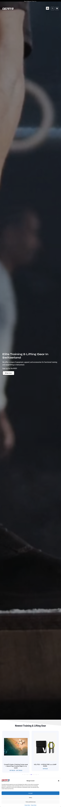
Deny (30, 797)
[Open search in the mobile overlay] (52, 8)
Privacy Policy (27, 805)
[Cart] (57, 8)
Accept (30, 793)
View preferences (31, 802)
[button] (58, 781)
